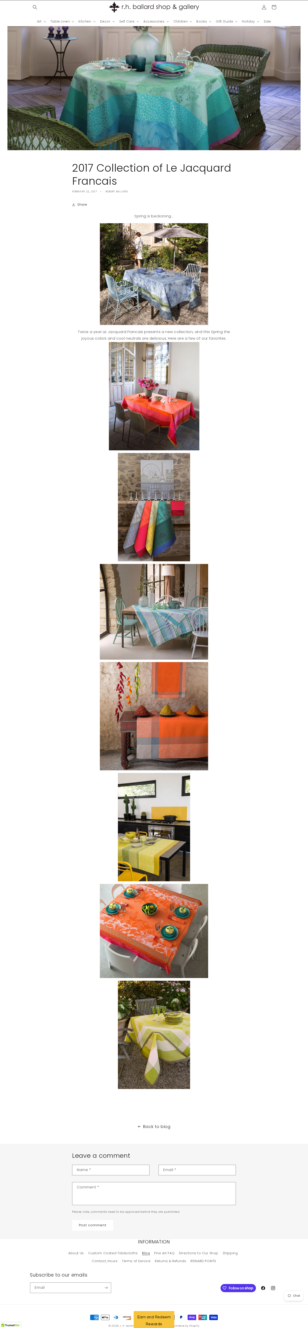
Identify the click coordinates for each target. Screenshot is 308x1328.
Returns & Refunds (170, 1261)
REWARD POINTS (203, 1261)
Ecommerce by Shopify (184, 1326)
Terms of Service (136, 1261)
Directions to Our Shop (198, 1253)
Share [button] (82, 204)
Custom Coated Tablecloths (113, 1253)
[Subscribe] (106, 1287)
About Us (76, 1253)
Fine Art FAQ (164, 1253)
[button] (35, 7)
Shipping (230, 1253)
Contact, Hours (104, 1261)
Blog (146, 1253)
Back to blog (156, 1126)
